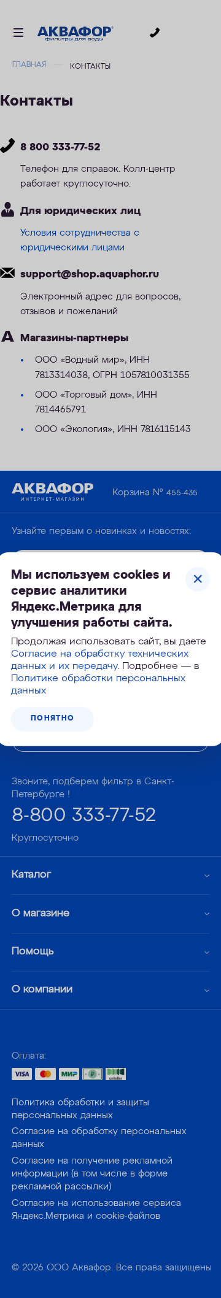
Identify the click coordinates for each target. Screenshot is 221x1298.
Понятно (52, 718)
